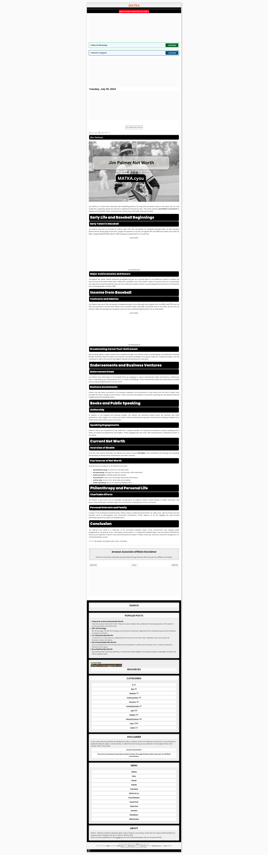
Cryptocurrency (132, 698)
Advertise (134, 806)
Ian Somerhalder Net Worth (104, 642)
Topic (117, 541)
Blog (132, 689)
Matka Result (131, 846)
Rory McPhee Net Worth (102, 649)
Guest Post (134, 802)
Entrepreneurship (132, 706)
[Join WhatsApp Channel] (89, 850)
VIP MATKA (123, 541)
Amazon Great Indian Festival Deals (134, 11)
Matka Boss (143, 846)
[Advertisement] (134, 27)
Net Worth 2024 (109, 541)
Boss (134, 776)
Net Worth (98, 541)
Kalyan (134, 785)
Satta (165, 846)
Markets (132, 715)
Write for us (134, 793)
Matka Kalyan (120, 846)
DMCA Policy (134, 819)
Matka (134, 772)
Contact (134, 810)
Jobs (132, 710)
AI (132, 685)
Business (133, 693)
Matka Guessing (156, 846)
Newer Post (93, 565)
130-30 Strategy (99, 628)
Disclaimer (134, 815)
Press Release (134, 798)
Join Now (172, 45)
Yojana (132, 728)
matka (118, 837)
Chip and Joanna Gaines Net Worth (107, 621)
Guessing (134, 789)
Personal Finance (132, 719)
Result (134, 780)
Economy (132, 702)
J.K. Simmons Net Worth (102, 635)
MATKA (137, 844)
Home (134, 565)
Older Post (175, 565)
